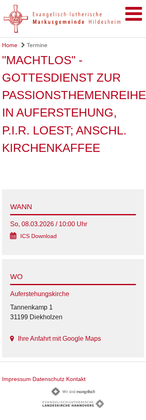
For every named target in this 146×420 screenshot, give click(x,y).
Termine (36, 45)
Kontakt (76, 379)
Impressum (16, 379)
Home (9, 45)
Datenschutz (48, 379)
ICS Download (38, 236)
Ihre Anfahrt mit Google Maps (59, 338)
